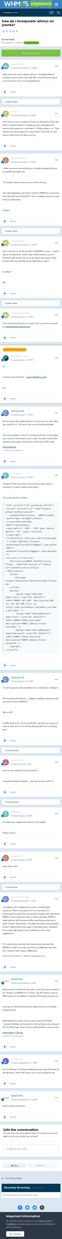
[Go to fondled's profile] (6, 475)
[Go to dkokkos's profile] (6, 858)
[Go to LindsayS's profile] (6, 1061)
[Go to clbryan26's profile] (6, 413)
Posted (24, 68)
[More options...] (56, 66)
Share (15, 1165)
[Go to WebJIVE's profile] (6, 981)
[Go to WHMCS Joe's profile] (6, 358)
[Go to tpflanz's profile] (6, 814)
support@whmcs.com (36, 377)
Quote (13, 92)
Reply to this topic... (18, 1148)
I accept (16, 1234)
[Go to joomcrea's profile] (6, 762)
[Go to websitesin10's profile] (6, 315)
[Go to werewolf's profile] (6, 66)
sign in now (8, 1136)
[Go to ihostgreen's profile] (6, 160)
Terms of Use (44, 1221)
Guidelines (11, 1224)
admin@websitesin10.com (18, 326)
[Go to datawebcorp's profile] (6, 899)
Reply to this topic (31, 53)
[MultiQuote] (5, 92)
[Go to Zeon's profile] (6, 114)
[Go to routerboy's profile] (6, 243)
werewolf (9, 39)
